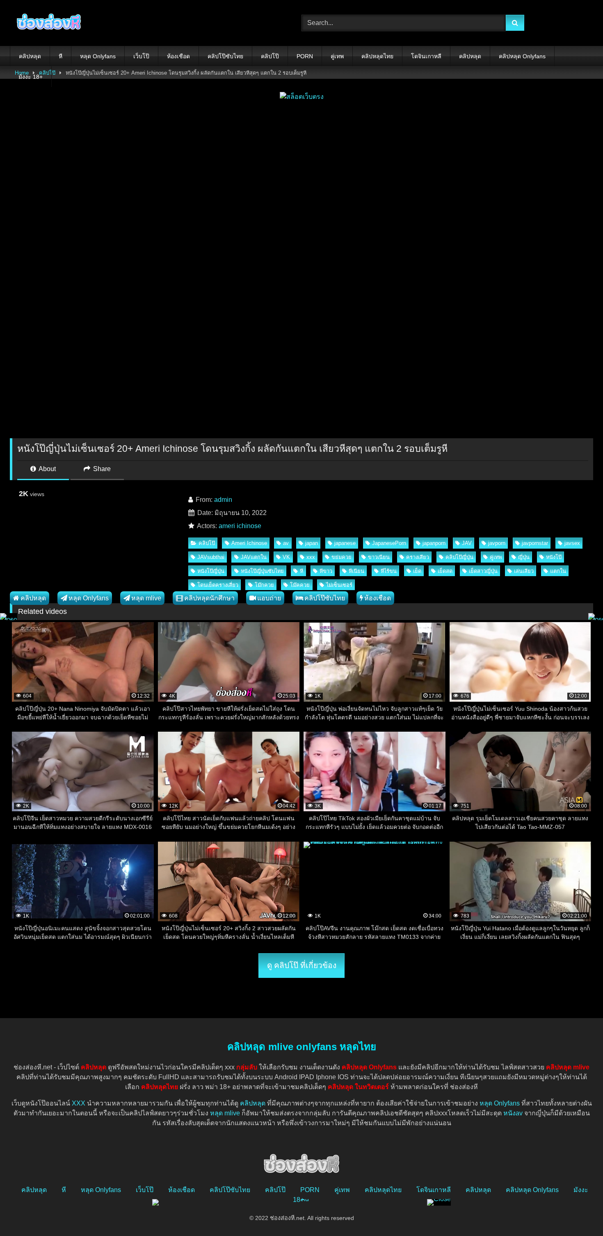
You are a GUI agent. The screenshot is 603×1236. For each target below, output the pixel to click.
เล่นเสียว (524, 571)
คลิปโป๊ (270, 56)
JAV (467, 543)
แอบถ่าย (269, 598)
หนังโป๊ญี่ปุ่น (210, 571)
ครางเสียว (417, 557)
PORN (305, 56)
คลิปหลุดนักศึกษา (209, 598)
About (46, 468)
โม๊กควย (264, 585)
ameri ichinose (240, 525)
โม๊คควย (300, 585)
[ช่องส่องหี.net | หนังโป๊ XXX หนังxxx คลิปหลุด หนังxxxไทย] (47, 23)
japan (311, 543)
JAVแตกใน (254, 557)
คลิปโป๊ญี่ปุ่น (459, 557)
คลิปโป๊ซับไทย (225, 56)
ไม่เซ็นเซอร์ (339, 585)
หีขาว (326, 571)
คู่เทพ (337, 56)
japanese (345, 543)
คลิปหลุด (30, 56)
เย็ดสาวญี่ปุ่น (483, 571)
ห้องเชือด (178, 56)
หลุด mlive (146, 598)
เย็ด (417, 571)
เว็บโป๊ (141, 56)
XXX (78, 1103)
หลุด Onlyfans (98, 56)
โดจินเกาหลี (426, 56)
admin (223, 499)
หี (60, 56)
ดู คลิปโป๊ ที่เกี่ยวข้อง (301, 965)
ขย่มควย (341, 557)
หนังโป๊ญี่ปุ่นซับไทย (262, 571)
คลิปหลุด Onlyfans (522, 56)
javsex (572, 543)
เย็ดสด (445, 571)
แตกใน (558, 571)
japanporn (434, 543)
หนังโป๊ (554, 557)
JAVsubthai (210, 557)
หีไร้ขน (389, 571)
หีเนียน (356, 571)
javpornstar (535, 543)
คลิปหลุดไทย (377, 56)
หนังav (513, 1113)
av (286, 543)
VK (286, 557)
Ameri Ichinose (249, 543)
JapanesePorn (389, 543)
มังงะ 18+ (30, 76)
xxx (310, 557)
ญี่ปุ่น (524, 557)
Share (101, 468)
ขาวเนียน (379, 557)
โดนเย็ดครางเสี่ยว (217, 585)
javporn (496, 543)
